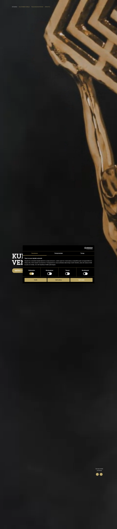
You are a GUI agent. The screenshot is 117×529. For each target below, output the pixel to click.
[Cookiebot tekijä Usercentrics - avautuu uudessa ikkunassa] (86, 248)
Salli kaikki (81, 280)
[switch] (49, 273)
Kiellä (35, 280)
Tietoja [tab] (82, 253)
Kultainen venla (24, 7)
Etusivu (14, 7)
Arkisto (47, 7)
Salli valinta (58, 280)
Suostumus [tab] (34, 253)
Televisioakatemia (37, 7)
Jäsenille (102, 7)
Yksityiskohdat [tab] (58, 253)
